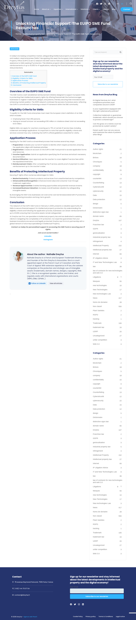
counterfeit (97, 179)
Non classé (97, 306)
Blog (114, 9)
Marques (96, 281)
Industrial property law (101, 237)
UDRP (95, 331)
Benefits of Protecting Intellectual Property (28, 83)
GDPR (95, 229)
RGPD (95, 315)
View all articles (56, 283)
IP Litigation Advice (100, 258)
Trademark (97, 323)
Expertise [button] (57, 9)
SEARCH (120, 52)
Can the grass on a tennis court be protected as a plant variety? (107, 125)
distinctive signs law (101, 212)
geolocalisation (99, 233)
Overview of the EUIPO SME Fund (24, 76)
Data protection (99, 199)
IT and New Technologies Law (105, 262)
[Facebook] (97, 4)
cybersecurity (98, 191)
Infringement (98, 241)
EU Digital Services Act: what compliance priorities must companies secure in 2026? (104, 102)
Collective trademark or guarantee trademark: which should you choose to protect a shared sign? (108, 117)
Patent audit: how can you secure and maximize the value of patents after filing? (107, 132)
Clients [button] (95, 9)
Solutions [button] (84, 9)
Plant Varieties (98, 311)
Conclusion (16, 85)
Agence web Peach (30, 617)
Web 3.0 (96, 344)
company (96, 166)
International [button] (71, 9)
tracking (96, 319)
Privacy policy (91, 617)
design (95, 204)
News (95, 298)
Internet (96, 254)
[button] (131, 3)
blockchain (97, 153)
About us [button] (45, 9)
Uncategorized (98, 336)
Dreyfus (96, 220)
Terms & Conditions (106, 617)
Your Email (98, 77)
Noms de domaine (100, 302)
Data (95, 195)
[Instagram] (105, 4)
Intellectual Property (101, 246)
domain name (98, 216)
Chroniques (97, 162)
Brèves (95, 158)
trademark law (98, 327)
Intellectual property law (34, 34)
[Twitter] (101, 4)
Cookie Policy (78, 617)
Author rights (98, 149)
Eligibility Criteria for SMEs (22, 78)
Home (36, 9)
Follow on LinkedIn (38, 283)
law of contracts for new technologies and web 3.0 (107, 272)
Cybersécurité (98, 187)
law (94, 266)
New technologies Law (102, 294)
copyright (96, 174)
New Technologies (100, 290)
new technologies (100, 285)
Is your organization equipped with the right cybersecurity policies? (107, 110)
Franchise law (98, 225)
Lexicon (106, 9)
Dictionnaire (97, 208)
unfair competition (100, 340)
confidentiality (98, 170)
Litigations (97, 277)
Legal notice (120, 617)
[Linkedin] (109, 4)
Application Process (19, 80)
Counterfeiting (98, 183)
